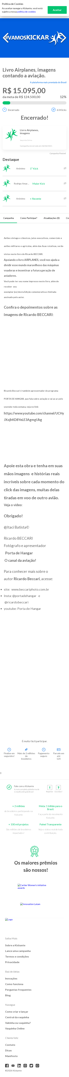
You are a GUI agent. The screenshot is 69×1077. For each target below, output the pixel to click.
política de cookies (26, 11)
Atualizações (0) (52, 218)
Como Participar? (28, 218)
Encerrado (13, 109)
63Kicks (61, 109)
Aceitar (57, 9)
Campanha (8, 218)
